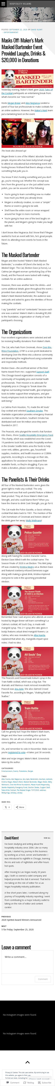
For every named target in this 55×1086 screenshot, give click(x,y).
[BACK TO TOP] (27, 1062)
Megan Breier (14, 103)
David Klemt (36, 30)
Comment (43, 979)
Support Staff (42, 371)
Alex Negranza (33, 103)
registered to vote (16, 752)
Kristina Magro (27, 566)
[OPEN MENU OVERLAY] (3, 3)
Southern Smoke (34, 410)
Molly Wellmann (33, 520)
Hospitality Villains (20, 3)
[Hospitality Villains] (27, 14)
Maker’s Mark (41, 110)
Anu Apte (19, 688)
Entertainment (11, 32)
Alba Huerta (39, 635)
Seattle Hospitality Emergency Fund (36, 435)
